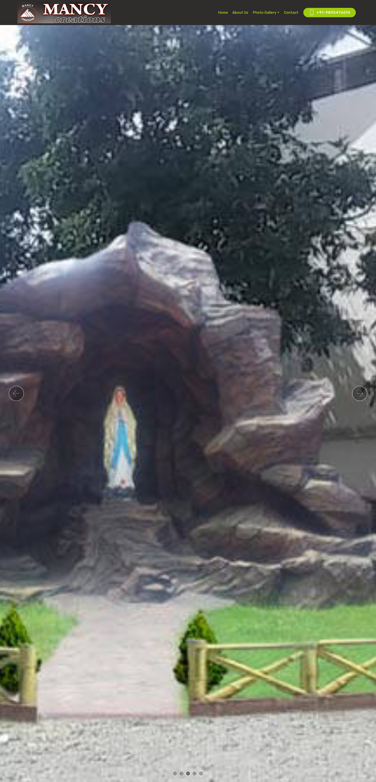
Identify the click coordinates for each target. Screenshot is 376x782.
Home (223, 12)
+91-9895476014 (333, 12)
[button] (16, 393)
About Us (240, 12)
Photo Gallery (264, 12)
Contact (291, 12)
